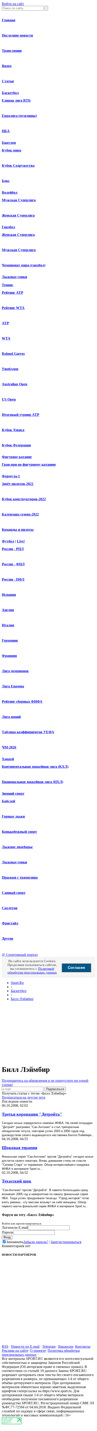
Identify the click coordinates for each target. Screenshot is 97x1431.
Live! (21, 541)
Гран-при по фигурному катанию (29, 464)
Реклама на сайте (15, 1350)
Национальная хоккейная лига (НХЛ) (32, 782)
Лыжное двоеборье (17, 847)
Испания (9, 595)
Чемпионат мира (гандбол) (23, 265)
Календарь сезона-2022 (20, 514)
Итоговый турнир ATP (20, 415)
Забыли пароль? (35, 1242)
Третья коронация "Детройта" (32, 1114)
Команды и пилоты (18, 529)
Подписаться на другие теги (23, 1097)
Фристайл (10, 923)
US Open (9, 399)
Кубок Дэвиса (13, 430)
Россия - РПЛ (13, 549)
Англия (8, 610)
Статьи (8, 81)
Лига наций (11, 717)
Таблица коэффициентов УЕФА (28, 732)
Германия (10, 640)
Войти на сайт (13, 4)
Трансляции (12, 51)
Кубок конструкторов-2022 (24, 499)
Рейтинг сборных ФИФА (22, 701)
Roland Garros (13, 354)
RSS (5, 1346)
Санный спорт (13, 893)
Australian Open (14, 384)
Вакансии (65, 1346)
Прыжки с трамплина (20, 877)
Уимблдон (10, 369)
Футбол (8, 541)
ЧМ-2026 (9, 747)
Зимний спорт (13, 793)
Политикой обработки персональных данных (32, 970)
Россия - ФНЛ (13, 564)
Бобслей (8, 801)
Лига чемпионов (15, 671)
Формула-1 (11, 476)
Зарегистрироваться (66, 1242)
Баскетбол (10, 93)
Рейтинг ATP (12, 292)
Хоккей (8, 759)
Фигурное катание (17, 457)
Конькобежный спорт (19, 832)
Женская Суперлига (18, 215)
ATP (5, 323)
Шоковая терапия (19, 1147)
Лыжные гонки (14, 277)
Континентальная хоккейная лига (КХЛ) (35, 766)
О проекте (38, 1350)
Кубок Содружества (18, 165)
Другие (7, 938)
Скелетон (9, 908)
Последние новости (17, 35)
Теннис (7, 285)
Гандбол (8, 227)
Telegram (48, 1346)
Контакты (82, 1346)
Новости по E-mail (25, 1346)
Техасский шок (16, 1181)
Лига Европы (13, 686)
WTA (6, 338)
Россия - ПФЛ (13, 579)
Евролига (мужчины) (19, 116)
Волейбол (9, 192)
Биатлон (9, 143)
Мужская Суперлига (19, 200)
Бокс (6, 181)
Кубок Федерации (16, 445)
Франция (9, 656)
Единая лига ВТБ (16, 100)
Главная (8, 20)
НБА (6, 131)
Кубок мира (11, 150)
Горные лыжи (13, 816)
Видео (7, 66)
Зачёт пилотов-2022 (17, 484)
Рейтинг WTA (13, 308)
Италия (8, 625)
